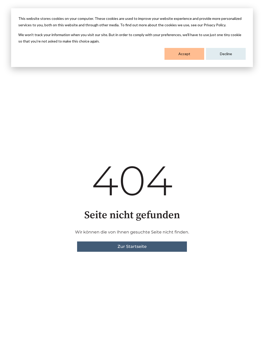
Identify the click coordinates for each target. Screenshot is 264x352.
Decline (226, 54)
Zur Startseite (132, 246)
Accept (184, 54)
